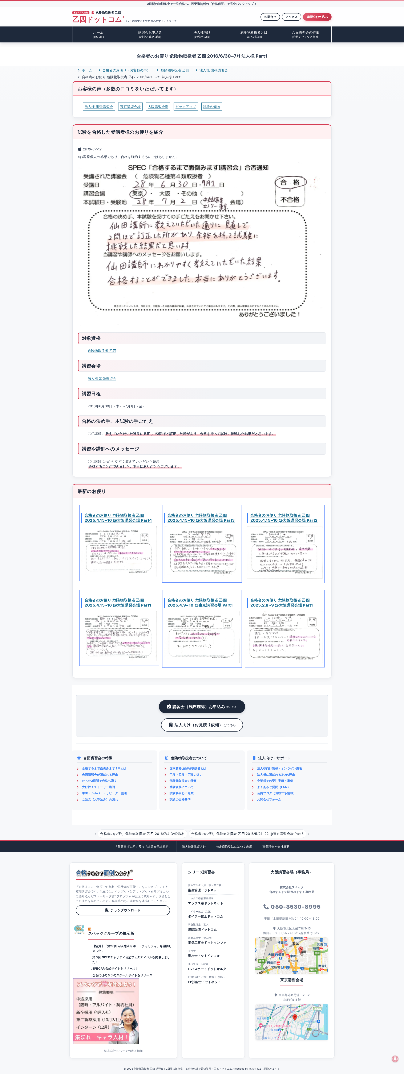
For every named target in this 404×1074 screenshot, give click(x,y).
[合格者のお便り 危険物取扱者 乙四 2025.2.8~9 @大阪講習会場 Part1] (285, 637)
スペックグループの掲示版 (111, 933)
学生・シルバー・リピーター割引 (104, 793)
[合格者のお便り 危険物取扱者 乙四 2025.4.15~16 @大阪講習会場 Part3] (202, 552)
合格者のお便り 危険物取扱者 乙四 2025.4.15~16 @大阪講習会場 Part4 (118, 518)
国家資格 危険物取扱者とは (188, 768)
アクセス (292, 16)
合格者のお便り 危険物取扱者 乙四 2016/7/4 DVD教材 (142, 834)
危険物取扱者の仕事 (183, 780)
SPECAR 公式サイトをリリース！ (115, 968)
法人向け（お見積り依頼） (205, 724)
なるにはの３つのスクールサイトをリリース (122, 975)
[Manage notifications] (395, 1059)
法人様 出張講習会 (213, 70)
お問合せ (270, 16)
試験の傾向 (211, 106)
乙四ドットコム (98, 19)
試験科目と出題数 (182, 793)
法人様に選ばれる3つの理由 (276, 774)
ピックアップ (185, 106)
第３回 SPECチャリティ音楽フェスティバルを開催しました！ (131, 959)
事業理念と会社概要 (275, 846)
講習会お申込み (317, 16)
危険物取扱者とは (253, 34)
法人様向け (202, 34)
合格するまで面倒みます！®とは (104, 768)
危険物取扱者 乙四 (174, 70)
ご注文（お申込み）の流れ (100, 799)
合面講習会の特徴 (305, 34)
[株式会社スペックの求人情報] (123, 1011)
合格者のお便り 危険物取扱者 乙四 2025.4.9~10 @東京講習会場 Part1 (200, 602)
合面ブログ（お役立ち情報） (276, 793)
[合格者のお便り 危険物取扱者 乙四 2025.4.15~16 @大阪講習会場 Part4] (119, 551)
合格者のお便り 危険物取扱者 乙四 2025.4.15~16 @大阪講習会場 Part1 (118, 602)
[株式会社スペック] (79, 929)
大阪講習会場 (158, 106)
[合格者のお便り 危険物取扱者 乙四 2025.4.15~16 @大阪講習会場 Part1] (119, 636)
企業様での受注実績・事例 (275, 780)
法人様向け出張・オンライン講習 (279, 768)
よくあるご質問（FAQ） (273, 787)
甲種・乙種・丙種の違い (186, 774)
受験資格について (182, 787)
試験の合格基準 (180, 799)
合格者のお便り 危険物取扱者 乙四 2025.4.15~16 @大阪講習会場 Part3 (201, 518)
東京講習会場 (130, 106)
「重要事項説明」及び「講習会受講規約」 (143, 846)
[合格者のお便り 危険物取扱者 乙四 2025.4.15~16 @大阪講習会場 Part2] (285, 552)
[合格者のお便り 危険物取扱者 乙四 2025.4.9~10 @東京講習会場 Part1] (202, 637)
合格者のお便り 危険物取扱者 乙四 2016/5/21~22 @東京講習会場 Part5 (247, 834)
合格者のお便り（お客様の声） (125, 70)
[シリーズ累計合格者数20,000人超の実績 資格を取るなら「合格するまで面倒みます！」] (104, 873)
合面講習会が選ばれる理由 (100, 774)
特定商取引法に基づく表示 (234, 846)
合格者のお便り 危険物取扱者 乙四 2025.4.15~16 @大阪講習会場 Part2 (284, 518)
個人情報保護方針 (194, 846)
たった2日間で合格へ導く (99, 780)
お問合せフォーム (269, 799)
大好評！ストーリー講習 (98, 787)
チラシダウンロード (125, 910)
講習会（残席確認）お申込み (205, 706)
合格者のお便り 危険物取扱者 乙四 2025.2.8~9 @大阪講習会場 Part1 (281, 602)
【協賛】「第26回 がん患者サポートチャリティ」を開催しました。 (132, 948)
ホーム (98, 34)
